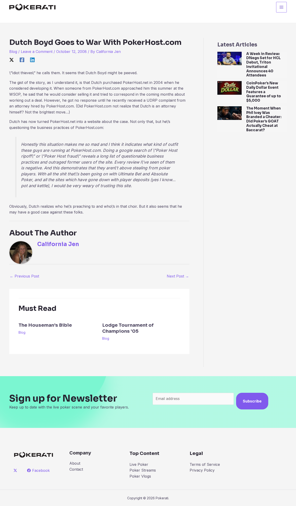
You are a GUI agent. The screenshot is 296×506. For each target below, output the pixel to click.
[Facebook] (22, 59)
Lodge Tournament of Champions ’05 (128, 328)
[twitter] (16, 470)
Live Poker (139, 464)
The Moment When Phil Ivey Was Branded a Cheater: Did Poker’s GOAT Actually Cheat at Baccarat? (263, 119)
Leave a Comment (36, 51)
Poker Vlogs (140, 476)
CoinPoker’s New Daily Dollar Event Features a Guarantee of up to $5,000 (263, 92)
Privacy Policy (202, 470)
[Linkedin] (32, 59)
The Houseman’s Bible (45, 325)
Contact (76, 469)
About (74, 463)
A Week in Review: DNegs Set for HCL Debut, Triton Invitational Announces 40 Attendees (263, 65)
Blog (13, 51)
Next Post (178, 276)
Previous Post (24, 276)
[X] (11, 59)
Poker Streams (143, 470)
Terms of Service (205, 464)
